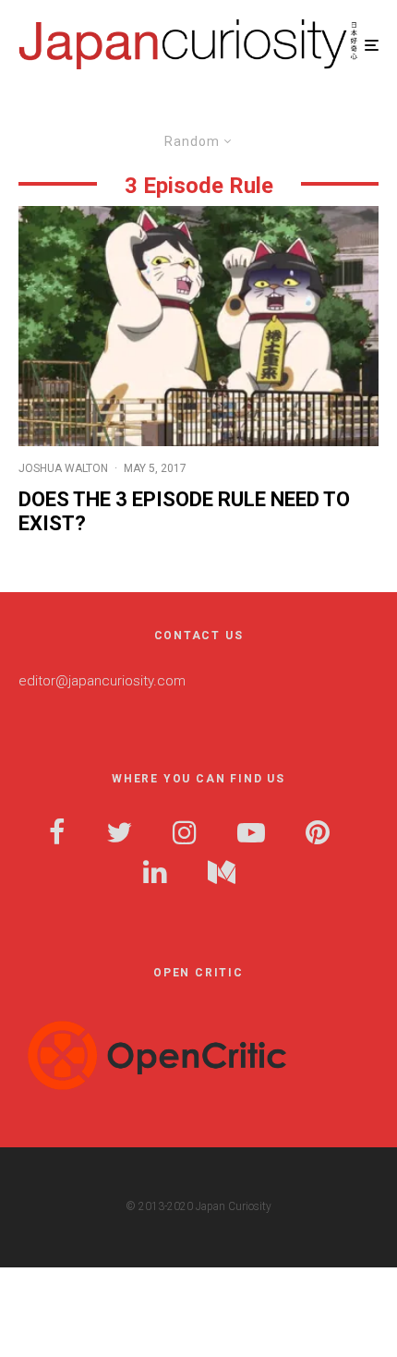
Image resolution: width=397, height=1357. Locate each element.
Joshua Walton (63, 468)
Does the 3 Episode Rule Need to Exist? (184, 511)
